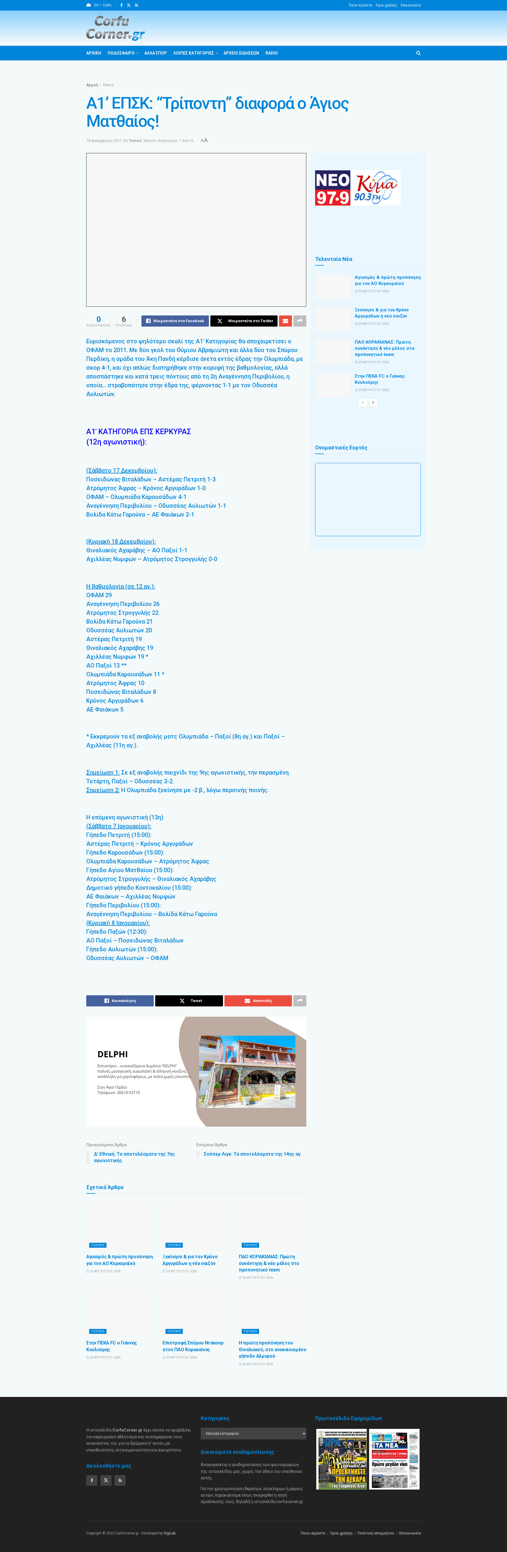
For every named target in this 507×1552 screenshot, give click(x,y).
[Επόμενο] (373, 402)
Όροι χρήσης (386, 5)
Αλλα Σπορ (155, 53)
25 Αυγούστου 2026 (105, 1271)
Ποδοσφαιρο (121, 53)
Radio (272, 53)
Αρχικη (93, 53)
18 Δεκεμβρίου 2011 (104, 140)
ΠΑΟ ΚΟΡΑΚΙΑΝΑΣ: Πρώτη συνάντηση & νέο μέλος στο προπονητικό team (269, 1263)
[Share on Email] (285, 321)
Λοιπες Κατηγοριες (193, 53)
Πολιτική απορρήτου (376, 1533)
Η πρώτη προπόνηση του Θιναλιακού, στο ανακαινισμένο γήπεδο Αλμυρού (272, 1349)
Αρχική (92, 85)
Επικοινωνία (411, 5)
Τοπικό (108, 85)
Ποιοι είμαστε (360, 5)
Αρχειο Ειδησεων (241, 53)
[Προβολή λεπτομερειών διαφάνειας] (196, 1072)
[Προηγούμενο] (363, 402)
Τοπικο (98, 1245)
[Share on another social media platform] (299, 321)
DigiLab (169, 1533)
